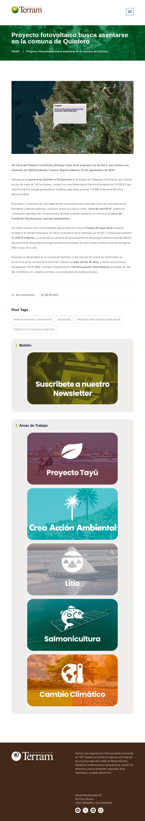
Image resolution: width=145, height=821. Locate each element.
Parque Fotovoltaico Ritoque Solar (98, 319)
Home (15, 51)
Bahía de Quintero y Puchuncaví (33, 319)
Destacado (64, 319)
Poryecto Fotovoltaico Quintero (34, 329)
